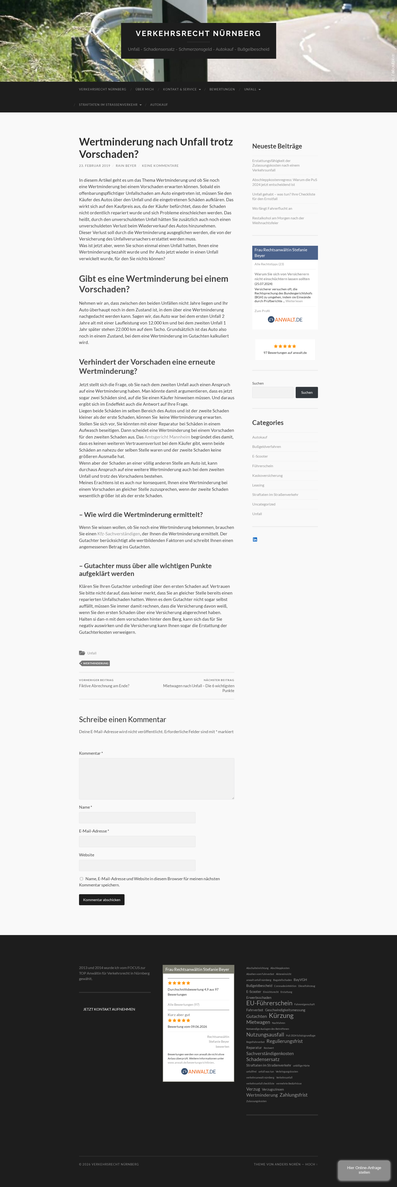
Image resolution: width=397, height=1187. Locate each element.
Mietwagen (258, 1022)
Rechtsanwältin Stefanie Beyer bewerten (218, 1041)
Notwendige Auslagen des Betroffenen (267, 1028)
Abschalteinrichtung (257, 967)
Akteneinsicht (283, 973)
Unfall (250, 89)
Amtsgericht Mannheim (167, 436)
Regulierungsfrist (285, 1041)
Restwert (269, 1047)
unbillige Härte (301, 1065)
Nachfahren (278, 1022)
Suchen (258, 383)
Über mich (145, 89)
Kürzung (281, 1015)
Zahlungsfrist (294, 1095)
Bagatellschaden (282, 979)
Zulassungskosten (256, 1101)
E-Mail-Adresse (94, 830)
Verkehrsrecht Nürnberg (198, 33)
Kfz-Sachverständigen (118, 533)
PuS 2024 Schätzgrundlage (300, 1035)
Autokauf (159, 104)
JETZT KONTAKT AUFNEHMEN (109, 1009)
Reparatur (254, 1047)
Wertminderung (95, 663)
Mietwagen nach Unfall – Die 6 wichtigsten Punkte (198, 685)
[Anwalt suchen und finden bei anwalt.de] (285, 322)
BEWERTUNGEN (222, 89)
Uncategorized (263, 504)
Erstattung (286, 991)
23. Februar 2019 (94, 166)
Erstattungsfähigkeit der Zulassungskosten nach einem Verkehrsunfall (276, 165)
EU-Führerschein (269, 1003)
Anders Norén (288, 1164)
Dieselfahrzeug (306, 985)
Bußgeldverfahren (266, 446)
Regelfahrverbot (255, 1041)
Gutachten (256, 1016)
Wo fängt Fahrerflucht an (272, 208)
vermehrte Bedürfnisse (289, 1083)
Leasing (258, 485)
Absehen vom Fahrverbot (260, 973)
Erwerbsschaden (258, 997)
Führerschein (262, 466)
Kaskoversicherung (267, 475)
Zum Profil (262, 311)
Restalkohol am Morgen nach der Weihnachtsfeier (278, 220)
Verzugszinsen (273, 1089)
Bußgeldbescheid (259, 985)
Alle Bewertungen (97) (183, 1004)
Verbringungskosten (287, 1071)
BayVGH (300, 980)
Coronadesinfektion (285, 985)
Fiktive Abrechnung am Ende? (104, 683)
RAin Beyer (126, 166)
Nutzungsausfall (265, 1034)
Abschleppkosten (279, 967)
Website (86, 854)
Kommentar (91, 753)
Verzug (253, 1089)
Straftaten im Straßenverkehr (108, 104)
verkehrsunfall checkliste (260, 1083)
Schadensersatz (263, 1059)
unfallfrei (251, 1071)
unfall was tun (266, 1071)
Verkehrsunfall (284, 1077)
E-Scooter (260, 456)
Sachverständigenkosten (270, 1053)
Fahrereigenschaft (304, 1004)
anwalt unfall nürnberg (258, 979)
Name (85, 807)
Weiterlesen (294, 301)
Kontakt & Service (180, 89)
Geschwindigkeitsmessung (285, 1010)
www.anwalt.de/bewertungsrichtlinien (191, 1062)
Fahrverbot (254, 1010)
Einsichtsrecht (271, 991)
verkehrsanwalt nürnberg (260, 1077)
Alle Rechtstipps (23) (269, 264)
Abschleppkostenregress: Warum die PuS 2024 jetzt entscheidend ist (284, 182)
